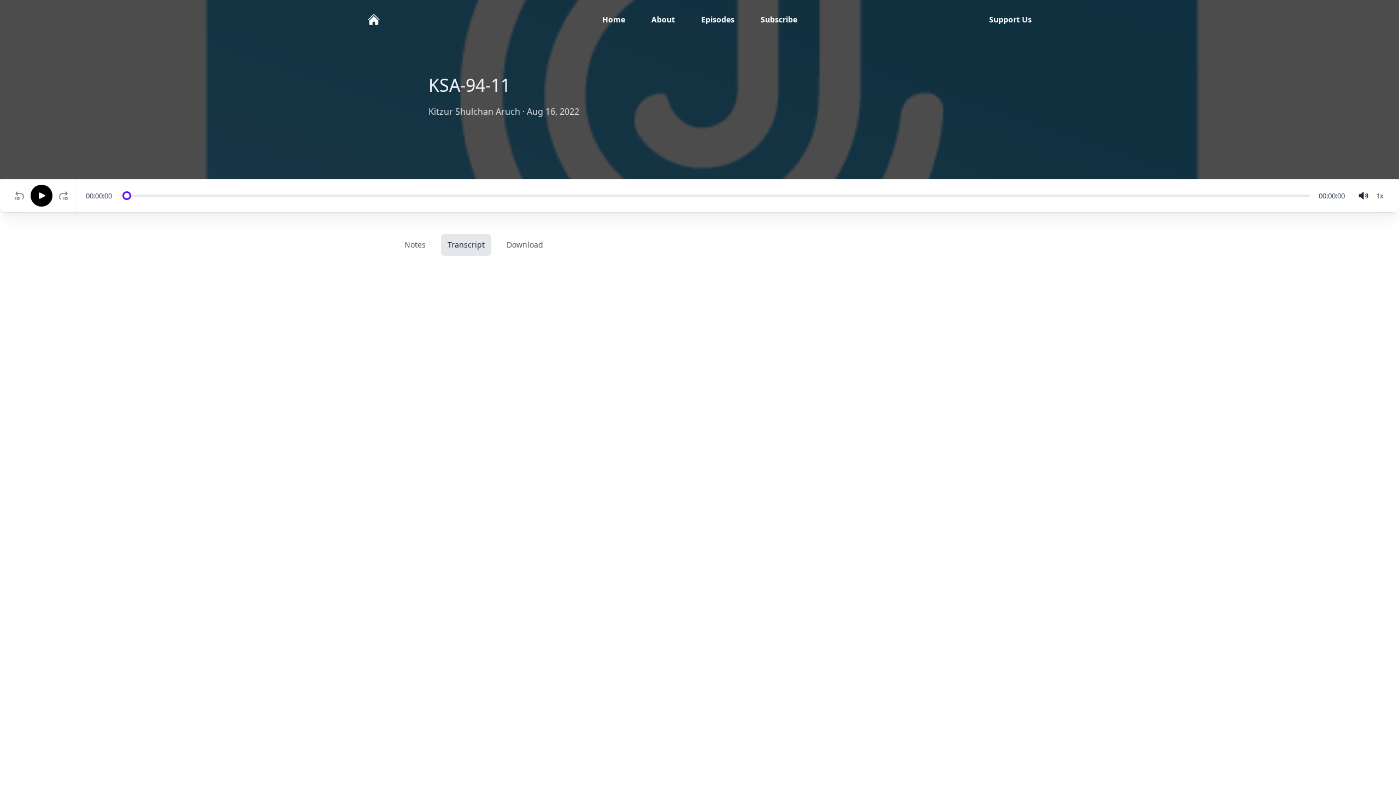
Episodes (717, 19)
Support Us (1010, 19)
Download (525, 244)
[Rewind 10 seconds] (19, 195)
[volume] (1363, 195)
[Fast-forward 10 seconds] (65, 195)
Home (613, 19)
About (663, 19)
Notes (415, 244)
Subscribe (779, 19)
